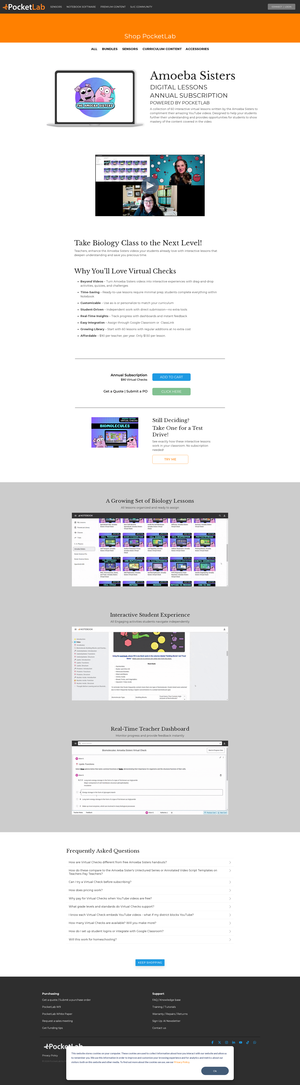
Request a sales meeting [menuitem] (57, 1020)
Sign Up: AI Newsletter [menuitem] (166, 1020)
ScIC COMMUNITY (141, 6)
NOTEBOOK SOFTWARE (81, 6)
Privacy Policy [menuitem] (50, 1055)
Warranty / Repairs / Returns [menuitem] (170, 1013)
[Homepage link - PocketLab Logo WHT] (64, 1050)
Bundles (110, 49)
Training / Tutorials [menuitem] (164, 1006)
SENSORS (56, 6)
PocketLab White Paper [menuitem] (57, 1013)
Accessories (197, 49)
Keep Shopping (150, 962)
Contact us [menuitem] (159, 1028)
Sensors (130, 49)
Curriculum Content (162, 49)
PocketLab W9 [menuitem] (51, 1006)
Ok (215, 1070)
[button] (213, 1043)
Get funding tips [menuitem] (52, 1028)
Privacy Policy (181, 1062)
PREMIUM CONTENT (113, 6)
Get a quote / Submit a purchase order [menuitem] (66, 999)
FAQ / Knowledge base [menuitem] (166, 999)
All (94, 49)
